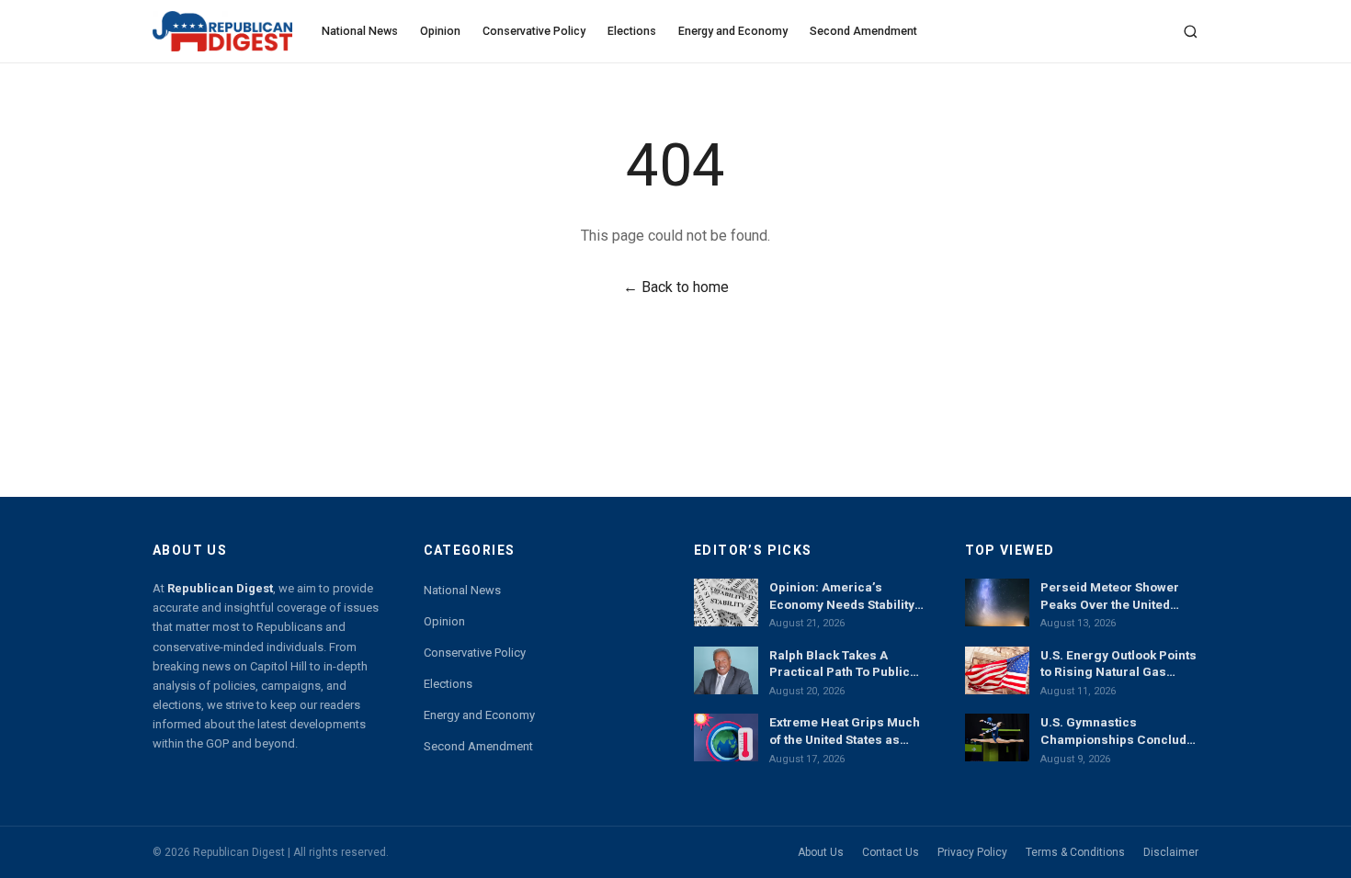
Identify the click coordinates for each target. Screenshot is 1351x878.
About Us (821, 852)
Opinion (440, 31)
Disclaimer (1170, 852)
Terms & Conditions (1075, 852)
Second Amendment (863, 31)
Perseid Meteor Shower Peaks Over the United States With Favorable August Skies (1109, 596)
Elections (631, 31)
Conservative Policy (533, 31)
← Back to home (676, 287)
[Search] (1190, 31)
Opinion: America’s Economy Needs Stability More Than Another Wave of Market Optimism (842, 596)
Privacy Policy (972, 852)
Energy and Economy (733, 31)
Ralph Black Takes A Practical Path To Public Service (839, 664)
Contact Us (890, 852)
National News (360, 31)
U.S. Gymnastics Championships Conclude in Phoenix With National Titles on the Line (1117, 731)
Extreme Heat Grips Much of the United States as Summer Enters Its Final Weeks (844, 731)
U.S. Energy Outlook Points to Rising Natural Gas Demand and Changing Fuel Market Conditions (1118, 664)
